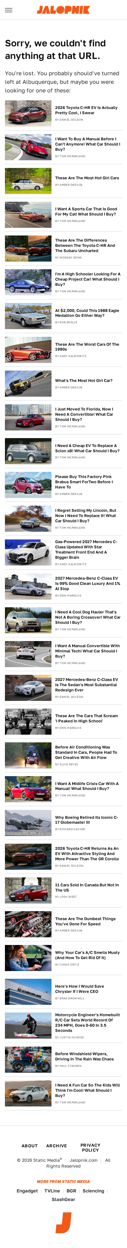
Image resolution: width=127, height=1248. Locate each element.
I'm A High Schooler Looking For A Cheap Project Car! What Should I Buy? (88, 279)
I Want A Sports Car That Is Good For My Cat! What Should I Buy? (86, 211)
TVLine (52, 1190)
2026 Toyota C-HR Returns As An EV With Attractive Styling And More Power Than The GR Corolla (87, 853)
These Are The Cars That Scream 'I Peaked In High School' (86, 718)
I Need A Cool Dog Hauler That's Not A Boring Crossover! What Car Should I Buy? (88, 617)
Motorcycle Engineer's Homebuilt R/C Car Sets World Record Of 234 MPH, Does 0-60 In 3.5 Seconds (87, 1023)
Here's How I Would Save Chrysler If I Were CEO (79, 989)
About (30, 1145)
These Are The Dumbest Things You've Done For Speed (85, 921)
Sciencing (93, 1190)
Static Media (46, 1160)
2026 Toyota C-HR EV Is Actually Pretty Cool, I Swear (86, 110)
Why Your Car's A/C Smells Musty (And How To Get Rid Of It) (87, 955)
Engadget (27, 1190)
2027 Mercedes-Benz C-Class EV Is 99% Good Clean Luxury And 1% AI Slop (87, 583)
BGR (71, 1190)
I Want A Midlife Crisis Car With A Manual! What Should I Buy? (87, 786)
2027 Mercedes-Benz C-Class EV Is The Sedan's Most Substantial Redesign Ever (86, 684)
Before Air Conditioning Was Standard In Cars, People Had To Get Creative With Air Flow (86, 752)
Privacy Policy (90, 1148)
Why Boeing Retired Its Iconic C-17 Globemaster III (86, 820)
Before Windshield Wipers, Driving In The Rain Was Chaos (84, 1056)
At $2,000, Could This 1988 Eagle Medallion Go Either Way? (87, 313)
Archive (56, 1145)
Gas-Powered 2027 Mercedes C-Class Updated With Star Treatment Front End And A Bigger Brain (86, 549)
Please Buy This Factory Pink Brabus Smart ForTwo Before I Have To (84, 481)
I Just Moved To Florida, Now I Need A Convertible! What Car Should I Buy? (84, 414)
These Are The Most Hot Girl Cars (87, 178)
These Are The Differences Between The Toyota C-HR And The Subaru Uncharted (85, 245)
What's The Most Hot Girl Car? (84, 380)
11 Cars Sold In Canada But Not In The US (87, 887)
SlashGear (63, 1199)
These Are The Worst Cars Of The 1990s (87, 347)
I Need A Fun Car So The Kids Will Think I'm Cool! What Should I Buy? (87, 1090)
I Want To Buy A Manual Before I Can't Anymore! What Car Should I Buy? (87, 144)
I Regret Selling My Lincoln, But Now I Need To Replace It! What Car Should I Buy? (85, 515)
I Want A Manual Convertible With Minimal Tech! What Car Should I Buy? (87, 651)
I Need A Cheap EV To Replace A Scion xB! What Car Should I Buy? (87, 448)
